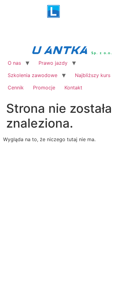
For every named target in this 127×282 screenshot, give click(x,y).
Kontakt (73, 87)
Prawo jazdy (53, 63)
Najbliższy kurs (92, 75)
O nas (14, 63)
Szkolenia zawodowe (32, 75)
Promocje (44, 87)
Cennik (16, 87)
